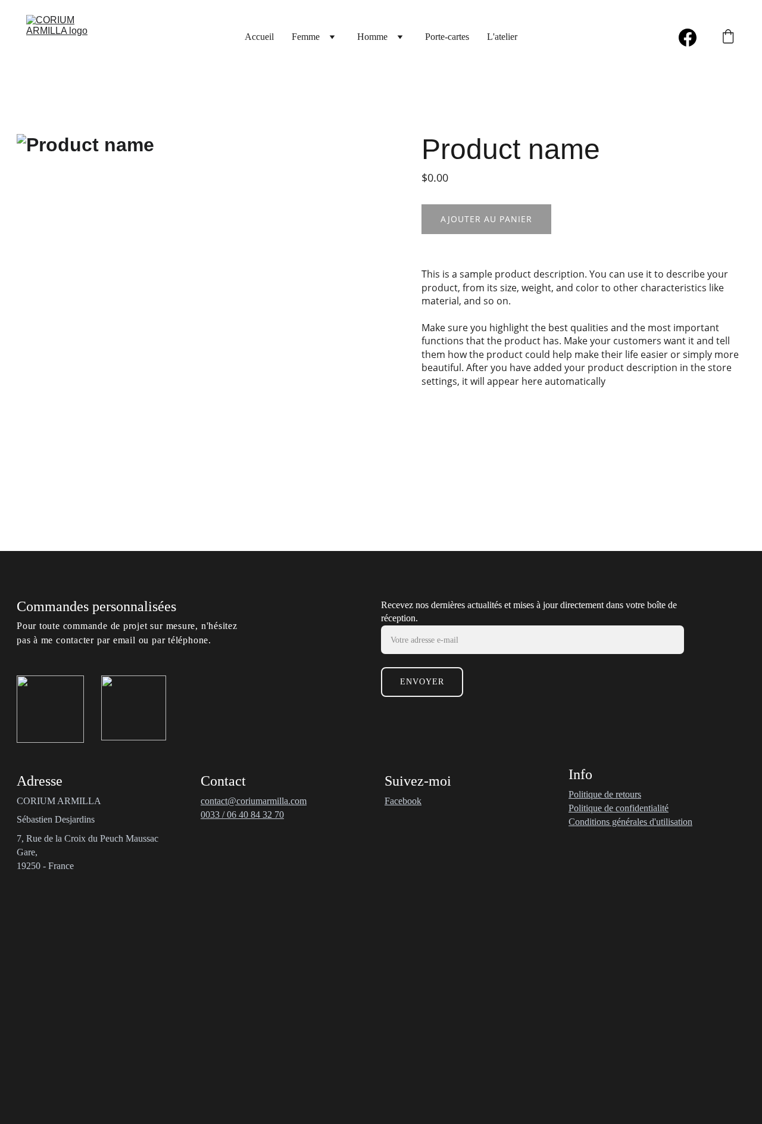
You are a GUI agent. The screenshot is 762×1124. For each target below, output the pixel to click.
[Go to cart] (728, 37)
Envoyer (422, 681)
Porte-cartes (447, 37)
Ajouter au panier (486, 219)
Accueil (259, 37)
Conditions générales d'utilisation (630, 822)
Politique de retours (605, 794)
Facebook (403, 801)
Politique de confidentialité (619, 808)
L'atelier (502, 37)
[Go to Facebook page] (688, 37)
